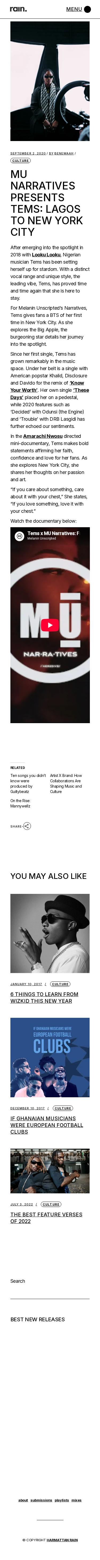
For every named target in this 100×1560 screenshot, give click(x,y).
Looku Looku (46, 254)
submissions (41, 1500)
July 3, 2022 (21, 1204)
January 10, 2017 (26, 984)
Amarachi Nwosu (42, 436)
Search (17, 1281)
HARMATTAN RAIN (62, 1540)
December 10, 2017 (27, 1108)
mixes (76, 1500)
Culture (20, 160)
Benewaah (61, 153)
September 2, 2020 (28, 153)
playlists (62, 1500)
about (23, 1500)
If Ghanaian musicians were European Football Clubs (46, 1125)
